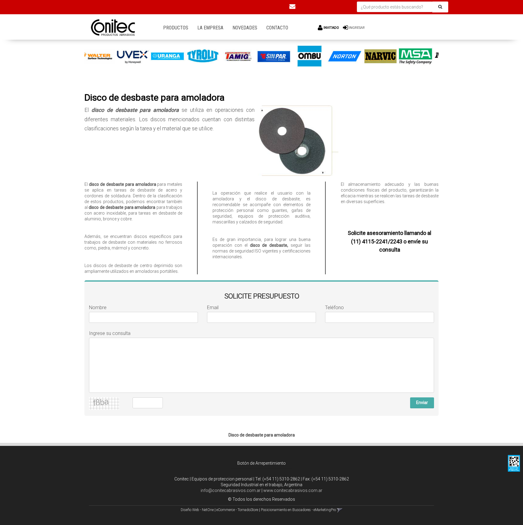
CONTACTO (277, 28)
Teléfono (334, 307)
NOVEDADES (244, 28)
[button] (292, 6)
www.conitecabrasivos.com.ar (292, 490)
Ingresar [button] (357, 28)
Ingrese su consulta (109, 333)
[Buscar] (440, 7)
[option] (113, 56)
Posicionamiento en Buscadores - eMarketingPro (298, 510)
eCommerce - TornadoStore (237, 510)
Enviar (422, 402)
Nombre (98, 307)
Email (213, 307)
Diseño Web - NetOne (197, 510)
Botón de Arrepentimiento (261, 463)
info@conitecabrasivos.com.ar (231, 490)
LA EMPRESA (210, 28)
